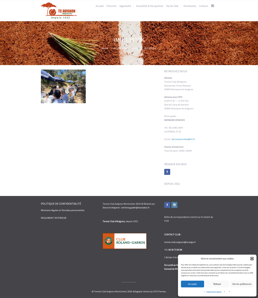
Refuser (217, 284)
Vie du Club (172, 6)
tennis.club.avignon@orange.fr (180, 242)
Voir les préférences (242, 284)
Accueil (99, 6)
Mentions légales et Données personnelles (63, 210)
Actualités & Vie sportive (149, 6)
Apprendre (125, 6)
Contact (203, 6)
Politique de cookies (213, 292)
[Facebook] (167, 172)
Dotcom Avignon (111, 207)
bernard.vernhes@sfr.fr (183, 139)
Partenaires (189, 6)
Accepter (192, 284)
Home (105, 48)
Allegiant (137, 291)
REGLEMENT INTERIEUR (53, 217)
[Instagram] (174, 205)
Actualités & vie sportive (125, 48)
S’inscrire (111, 6)
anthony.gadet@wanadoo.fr (135, 207)
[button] (252, 258)
